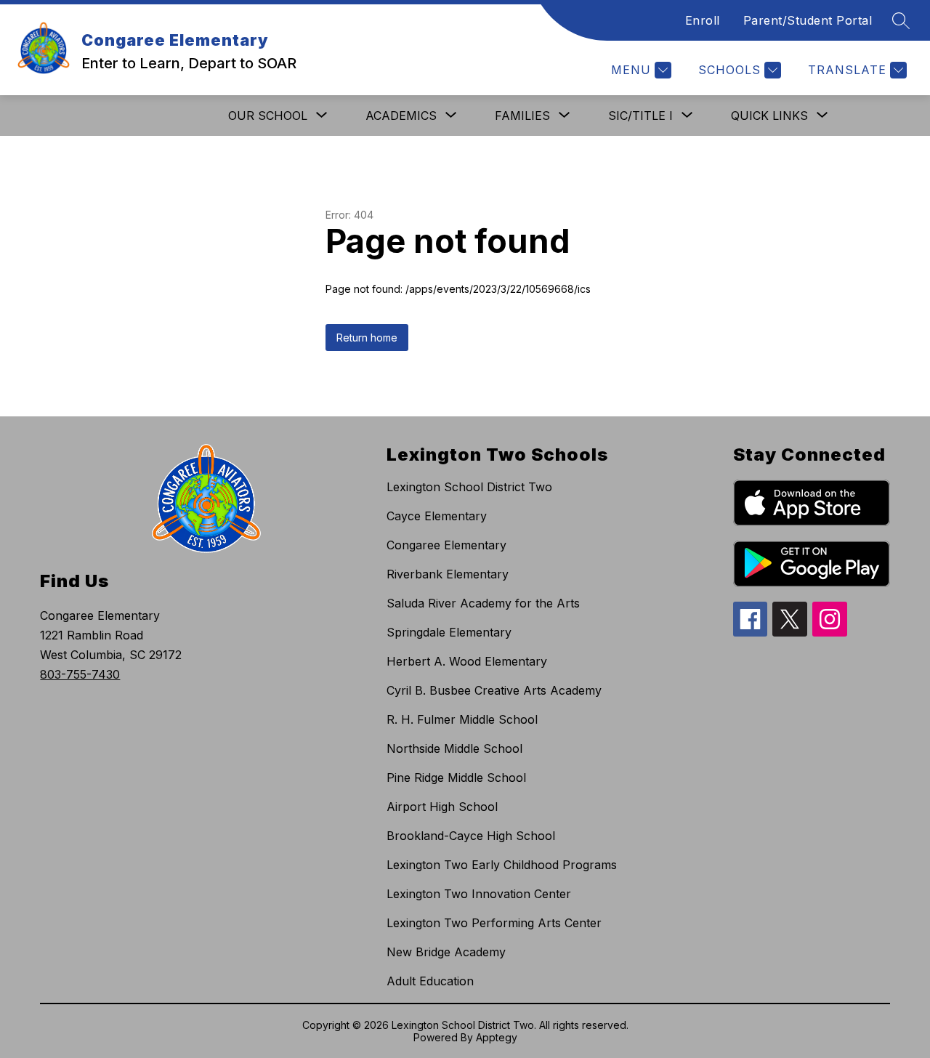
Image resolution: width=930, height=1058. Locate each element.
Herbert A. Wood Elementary (467, 661)
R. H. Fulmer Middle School (462, 719)
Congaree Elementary (446, 545)
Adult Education (430, 981)
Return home (366, 337)
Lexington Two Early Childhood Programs (502, 864)
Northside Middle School (454, 748)
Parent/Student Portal (808, 20)
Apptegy (496, 1037)
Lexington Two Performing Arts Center (494, 923)
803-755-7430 (80, 674)
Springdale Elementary (449, 632)
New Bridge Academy (446, 952)
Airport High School (442, 806)
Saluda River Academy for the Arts (483, 603)
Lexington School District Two (469, 487)
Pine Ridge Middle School (456, 777)
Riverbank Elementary (448, 574)
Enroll (702, 20)
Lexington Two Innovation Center (479, 894)
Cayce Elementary (437, 516)
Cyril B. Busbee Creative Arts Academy (494, 690)
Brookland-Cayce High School (471, 835)
